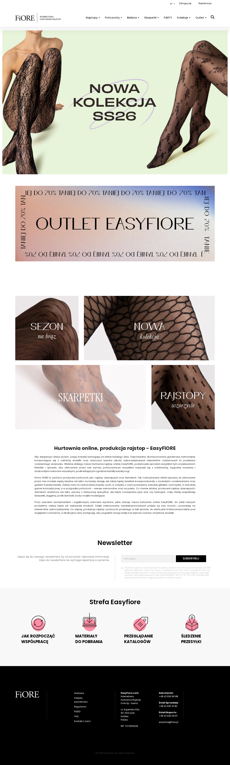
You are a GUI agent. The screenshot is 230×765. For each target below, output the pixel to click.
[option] (115, 102)
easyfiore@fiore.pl (168, 722)
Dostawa (79, 693)
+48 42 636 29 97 (168, 715)
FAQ (76, 716)
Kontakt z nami (82, 721)
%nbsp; (47, 328)
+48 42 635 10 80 (168, 706)
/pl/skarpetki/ (80, 397)
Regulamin (80, 706)
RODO (77, 711)
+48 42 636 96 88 (168, 696)
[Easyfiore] (27, 694)
